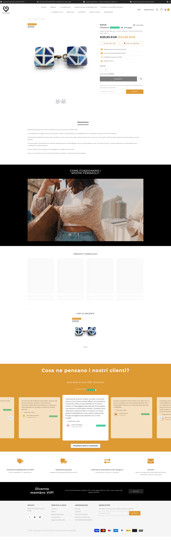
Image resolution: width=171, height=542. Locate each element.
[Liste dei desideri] (161, 9)
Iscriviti (134, 92)
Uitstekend (104, 27)
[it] (134, 9)
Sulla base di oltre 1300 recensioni (85, 382)
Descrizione (83, 122)
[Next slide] (160, 417)
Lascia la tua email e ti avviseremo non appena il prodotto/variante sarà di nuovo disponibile (121, 86)
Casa (29, 19)
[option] (61, 56)
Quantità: (103, 66)
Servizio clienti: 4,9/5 (109, 43)
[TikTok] (40, 517)
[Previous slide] (11, 417)
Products (36, 19)
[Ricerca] (157, 9)
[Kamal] (85, 331)
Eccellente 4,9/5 (80, 389)
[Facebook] (29, 517)
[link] (140, 78)
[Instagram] (35, 517)
